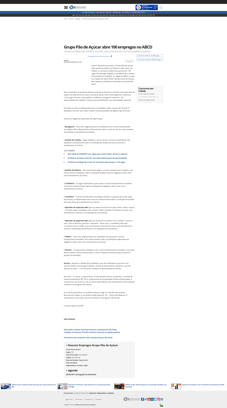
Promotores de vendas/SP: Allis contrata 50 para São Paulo (88, 337)
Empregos (116, 12)
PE (126, 15)
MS (110, 15)
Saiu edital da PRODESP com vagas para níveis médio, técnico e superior (98, 154)
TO (154, 15)
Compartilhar (129, 61)
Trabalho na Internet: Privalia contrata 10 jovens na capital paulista (92, 332)
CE (92, 15)
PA (117, 15)
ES (98, 15)
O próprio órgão (82, 365)
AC (77, 15)
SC (145, 15)
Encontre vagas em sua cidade (146, 94)
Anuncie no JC (88, 399)
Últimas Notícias (88, 12)
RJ (130, 15)
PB (120, 15)
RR (142, 15)
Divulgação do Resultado (81, 374)
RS (136, 15)
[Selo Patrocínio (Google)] (147, 7)
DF (95, 15)
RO (139, 15)
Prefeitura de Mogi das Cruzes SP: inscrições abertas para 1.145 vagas (96, 162)
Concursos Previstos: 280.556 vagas (149, 60)
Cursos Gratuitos (138, 12)
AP (83, 15)
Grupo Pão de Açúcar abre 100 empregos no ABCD (95, 19)
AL (80, 15)
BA (89, 15)
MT (107, 15)
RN (133, 15)
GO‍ (101, 15)
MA (104, 15)
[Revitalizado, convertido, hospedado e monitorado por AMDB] (161, 405)
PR (123, 15)
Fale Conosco (78, 399)
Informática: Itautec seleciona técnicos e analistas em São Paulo (90, 329)
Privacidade (98, 399)
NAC (73, 15)
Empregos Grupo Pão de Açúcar (98, 56)
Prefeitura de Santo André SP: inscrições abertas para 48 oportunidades (97, 158)
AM (86, 15)
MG (114, 15)
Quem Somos (68, 399)
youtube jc (126, 12)
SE (151, 15)
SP (148, 15)
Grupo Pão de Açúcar (73, 349)
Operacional (83, 360)
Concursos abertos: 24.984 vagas (148, 56)
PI (128, 15)
